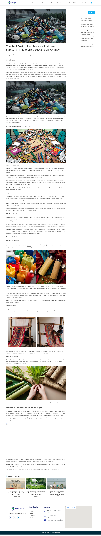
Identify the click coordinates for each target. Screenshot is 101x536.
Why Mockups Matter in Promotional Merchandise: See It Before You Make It (87, 32)
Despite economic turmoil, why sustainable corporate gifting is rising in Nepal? (87, 38)
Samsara (29, 246)
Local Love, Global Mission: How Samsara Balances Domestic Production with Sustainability (56, 493)
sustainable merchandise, (23, 459)
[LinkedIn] (18, 517)
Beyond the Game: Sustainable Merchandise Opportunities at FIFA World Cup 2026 (36, 492)
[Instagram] (14, 517)
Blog (29, 55)
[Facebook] (10, 517)
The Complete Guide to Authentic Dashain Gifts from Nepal (87, 20)
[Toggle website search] (94, 2)
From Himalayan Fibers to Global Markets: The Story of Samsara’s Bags (16, 492)
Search (82, 10)
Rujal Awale (11, 55)
